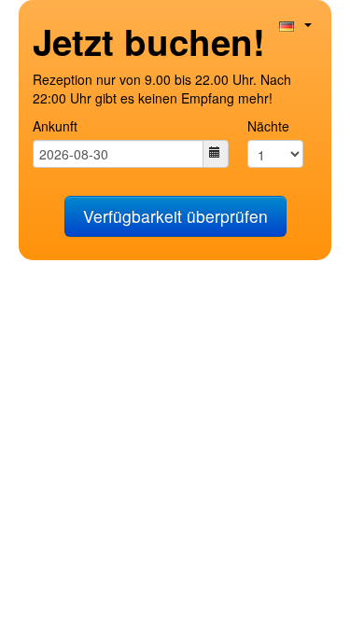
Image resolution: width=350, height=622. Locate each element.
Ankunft (55, 126)
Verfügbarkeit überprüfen (175, 216)
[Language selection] (295, 24)
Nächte (268, 126)
